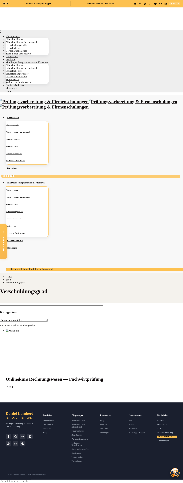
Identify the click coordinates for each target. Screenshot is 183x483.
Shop (45, 433)
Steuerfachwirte (77, 431)
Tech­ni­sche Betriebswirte (15, 233)
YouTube (104, 429)
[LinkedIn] (30, 436)
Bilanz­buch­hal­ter (12, 190)
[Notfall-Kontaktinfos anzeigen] (175, 472)
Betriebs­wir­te (11, 226)
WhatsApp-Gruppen (137, 433)
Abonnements (48, 421)
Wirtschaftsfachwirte (79, 439)
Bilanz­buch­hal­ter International (18, 197)
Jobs (130, 421)
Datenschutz (162, 425)
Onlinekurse (48, 425)
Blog (102, 421)
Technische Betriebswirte (76, 444)
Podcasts (103, 425)
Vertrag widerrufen (165, 437)
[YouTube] (22, 436)
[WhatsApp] (15, 443)
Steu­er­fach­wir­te (12, 204)
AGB (159, 429)
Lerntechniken (77, 457)
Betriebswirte (76, 435)
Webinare (46, 429)
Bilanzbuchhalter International (78, 426)
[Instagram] (15, 436)
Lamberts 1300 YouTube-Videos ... (101, 4)
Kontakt (132, 425)
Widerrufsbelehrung (165, 433)
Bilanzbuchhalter (78, 421)
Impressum (161, 421)
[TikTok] (8, 443)
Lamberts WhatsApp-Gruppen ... (39, 4)
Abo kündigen (163, 441)
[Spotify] (22, 443)
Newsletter (133, 429)
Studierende (76, 453)
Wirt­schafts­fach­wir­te (14, 219)
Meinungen (104, 433)
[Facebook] (8, 436)
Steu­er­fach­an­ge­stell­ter (14, 212)
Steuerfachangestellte (79, 449)
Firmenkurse (76, 461)
